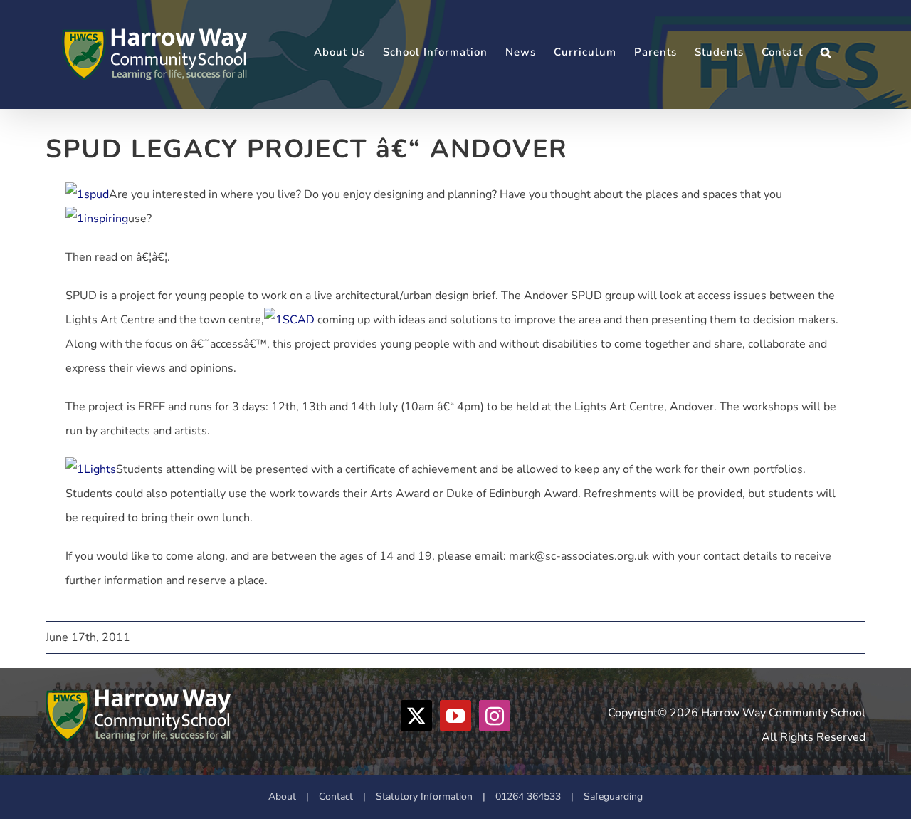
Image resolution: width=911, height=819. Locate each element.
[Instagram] (494, 715)
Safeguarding (613, 796)
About (282, 796)
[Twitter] (416, 715)
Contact (336, 796)
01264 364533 (528, 796)
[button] (826, 52)
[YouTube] (455, 715)
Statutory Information (424, 796)
